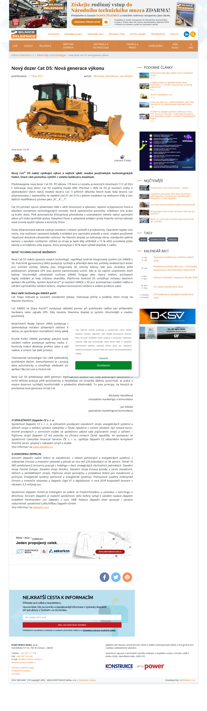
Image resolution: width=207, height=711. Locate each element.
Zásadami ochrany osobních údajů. (99, 630)
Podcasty (53, 34)
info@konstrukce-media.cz (30, 659)
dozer (143, 239)
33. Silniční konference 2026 (168, 286)
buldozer (173, 239)
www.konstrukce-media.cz (23, 662)
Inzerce (174, 34)
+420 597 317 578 (28, 653)
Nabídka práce (73, 34)
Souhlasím (103, 365)
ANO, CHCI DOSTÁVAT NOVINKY (72, 625)
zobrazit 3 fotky (122, 160)
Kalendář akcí (95, 34)
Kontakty (15, 673)
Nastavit (103, 358)
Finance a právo (132, 46)
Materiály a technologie (101, 46)
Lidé (15, 45)
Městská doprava (68, 46)
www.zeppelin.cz (43, 446)
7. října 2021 (36, 76)
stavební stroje (157, 239)
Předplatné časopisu (21, 670)
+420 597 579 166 (24, 656)
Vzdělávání (156, 45)
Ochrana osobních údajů (22, 667)
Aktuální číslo (117, 34)
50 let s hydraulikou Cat (161, 94)
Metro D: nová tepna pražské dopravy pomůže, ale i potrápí (172, 220)
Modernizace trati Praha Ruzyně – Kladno (169, 187)
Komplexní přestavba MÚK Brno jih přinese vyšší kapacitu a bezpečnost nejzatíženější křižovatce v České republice (170, 196)
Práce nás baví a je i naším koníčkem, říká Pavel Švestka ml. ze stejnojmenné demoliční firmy (172, 103)
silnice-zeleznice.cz (22, 55)
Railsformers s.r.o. (187, 680)
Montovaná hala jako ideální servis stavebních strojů (171, 74)
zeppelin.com (41, 507)
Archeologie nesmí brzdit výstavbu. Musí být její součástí (172, 212)
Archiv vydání (138, 34)
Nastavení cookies (87, 680)
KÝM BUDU (175, 46)
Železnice (45, 45)
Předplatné (158, 34)
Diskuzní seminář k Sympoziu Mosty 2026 (175, 277)
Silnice (28, 45)
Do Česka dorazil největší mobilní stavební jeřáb (172, 204)
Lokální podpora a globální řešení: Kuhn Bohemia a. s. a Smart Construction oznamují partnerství (171, 84)
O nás (191, 46)
